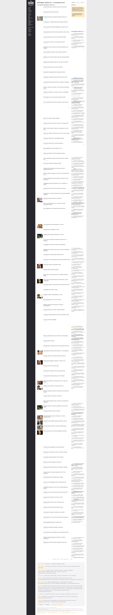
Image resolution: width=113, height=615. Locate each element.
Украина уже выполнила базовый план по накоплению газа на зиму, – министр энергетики (77, 297)
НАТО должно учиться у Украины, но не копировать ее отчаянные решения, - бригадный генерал (78, 280)
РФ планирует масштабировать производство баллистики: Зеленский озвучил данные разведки (77, 339)
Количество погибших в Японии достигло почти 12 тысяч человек (56, 133)
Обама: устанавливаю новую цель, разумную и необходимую (55, 335)
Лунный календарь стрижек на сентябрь (44, 579)
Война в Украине (41, 563)
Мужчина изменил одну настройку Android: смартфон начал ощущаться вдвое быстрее (77, 85)
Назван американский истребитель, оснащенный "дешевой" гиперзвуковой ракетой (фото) (77, 429)
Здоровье (29, 22)
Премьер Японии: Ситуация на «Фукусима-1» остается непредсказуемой (54, 416)
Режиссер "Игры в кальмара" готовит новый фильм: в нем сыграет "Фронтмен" (77, 444)
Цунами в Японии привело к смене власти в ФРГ (53, 497)
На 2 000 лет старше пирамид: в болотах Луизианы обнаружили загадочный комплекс (78, 259)
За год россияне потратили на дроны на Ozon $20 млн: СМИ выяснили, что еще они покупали (78, 367)
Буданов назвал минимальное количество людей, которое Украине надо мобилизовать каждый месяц (77, 203)
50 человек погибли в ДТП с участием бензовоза (53, 143)
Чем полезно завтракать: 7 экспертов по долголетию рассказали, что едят (77, 448)
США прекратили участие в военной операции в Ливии (54, 97)
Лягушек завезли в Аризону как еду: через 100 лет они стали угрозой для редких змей (78, 551)
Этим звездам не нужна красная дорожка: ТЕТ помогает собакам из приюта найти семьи (78, 474)
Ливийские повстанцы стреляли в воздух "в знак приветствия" (56, 123)
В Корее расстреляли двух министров (51, 11)
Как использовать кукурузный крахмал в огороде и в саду (67, 600)
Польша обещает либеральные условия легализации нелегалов (56, 345)
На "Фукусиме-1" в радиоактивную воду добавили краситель (55, 21)
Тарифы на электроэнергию (68, 570)
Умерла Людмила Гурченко (48, 340)
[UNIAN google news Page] (57, 604)
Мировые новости (44, 2)
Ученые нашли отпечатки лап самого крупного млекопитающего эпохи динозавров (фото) (78, 43)
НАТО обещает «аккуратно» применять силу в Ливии (53, 512)
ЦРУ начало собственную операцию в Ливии (52, 163)
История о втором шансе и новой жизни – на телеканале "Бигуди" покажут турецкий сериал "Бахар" (77, 360)
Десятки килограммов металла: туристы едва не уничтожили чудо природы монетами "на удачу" (78, 377)
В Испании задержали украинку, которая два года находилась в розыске (56, 391)
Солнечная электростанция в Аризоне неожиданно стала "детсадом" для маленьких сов (78, 332)
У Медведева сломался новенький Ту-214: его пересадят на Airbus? (55, 184)
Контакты (29, 35)
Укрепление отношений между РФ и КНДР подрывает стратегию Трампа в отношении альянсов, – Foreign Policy (77, 182)
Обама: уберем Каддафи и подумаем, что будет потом (54, 360)
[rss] (62, 604)
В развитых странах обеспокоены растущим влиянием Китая (55, 492)
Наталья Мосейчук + (48, 563)
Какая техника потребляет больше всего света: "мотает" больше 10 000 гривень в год (77, 432)
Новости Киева (65, 566)
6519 (67, 559)
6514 (55, 559)
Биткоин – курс (61, 570)
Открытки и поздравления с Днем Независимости (59, 583)
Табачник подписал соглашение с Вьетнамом (52, 395)
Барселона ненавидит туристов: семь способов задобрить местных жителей (77, 489)
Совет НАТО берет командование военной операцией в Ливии (55, 532)
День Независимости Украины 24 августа (44, 583)
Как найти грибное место (69, 587)
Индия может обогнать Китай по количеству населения (54, 188)
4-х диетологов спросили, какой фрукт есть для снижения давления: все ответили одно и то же (77, 34)
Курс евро (52, 570)
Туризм (29, 23)
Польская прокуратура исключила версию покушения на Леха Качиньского (55, 179)
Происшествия (30, 21)
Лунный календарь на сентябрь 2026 (64, 579)
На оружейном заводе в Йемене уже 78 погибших (53, 457)
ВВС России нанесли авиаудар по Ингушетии (52, 462)
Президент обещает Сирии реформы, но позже (52, 294)
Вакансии (29, 34)
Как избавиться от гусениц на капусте (44, 601)
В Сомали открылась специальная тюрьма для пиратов (54, 355)
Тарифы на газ (59, 571)
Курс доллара (48, 570)
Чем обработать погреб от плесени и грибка (49, 585)
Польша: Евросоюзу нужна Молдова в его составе (53, 224)
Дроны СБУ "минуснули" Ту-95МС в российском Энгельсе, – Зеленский (77, 492)
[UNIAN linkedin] (55, 604)
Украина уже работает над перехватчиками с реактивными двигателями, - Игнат (76, 213)
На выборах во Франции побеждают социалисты (53, 527)
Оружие (29, 20)
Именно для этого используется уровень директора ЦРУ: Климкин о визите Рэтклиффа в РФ (77, 90)
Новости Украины (41, 566)
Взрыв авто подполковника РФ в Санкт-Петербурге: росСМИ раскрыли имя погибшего (77, 310)
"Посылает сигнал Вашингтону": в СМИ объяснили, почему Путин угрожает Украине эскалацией (77, 108)
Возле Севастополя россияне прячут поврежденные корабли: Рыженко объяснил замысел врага (78, 300)
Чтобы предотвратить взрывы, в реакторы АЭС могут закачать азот (56, 159)
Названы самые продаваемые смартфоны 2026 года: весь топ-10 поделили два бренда (77, 541)
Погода (29, 25)
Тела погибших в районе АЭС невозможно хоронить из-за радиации (55, 240)
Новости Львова (59, 566)
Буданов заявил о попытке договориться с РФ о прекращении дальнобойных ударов (76, 267)
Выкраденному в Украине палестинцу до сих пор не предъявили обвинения (56, 250)
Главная (29, 7)
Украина (29, 9)
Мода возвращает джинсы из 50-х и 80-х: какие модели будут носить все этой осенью (78, 410)
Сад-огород (40, 600)
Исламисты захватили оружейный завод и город (53, 507)
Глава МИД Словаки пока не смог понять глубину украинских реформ (55, 488)
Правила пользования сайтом (41, 612)
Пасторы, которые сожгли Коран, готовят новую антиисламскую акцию (56, 88)
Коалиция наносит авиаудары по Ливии (51, 229)
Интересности (30, 24)
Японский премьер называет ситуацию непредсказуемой (54, 425)
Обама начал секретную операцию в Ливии (52, 264)
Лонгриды (29, 31)
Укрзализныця (64, 571)
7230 (71, 559)
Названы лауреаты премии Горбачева (50, 269)
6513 (53, 559)
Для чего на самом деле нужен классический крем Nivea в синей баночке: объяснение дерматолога (77, 174)
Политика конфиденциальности (52, 612)
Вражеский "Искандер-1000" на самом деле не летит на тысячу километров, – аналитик (77, 404)
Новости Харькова (53, 566)
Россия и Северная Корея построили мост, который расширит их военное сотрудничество (78, 354)
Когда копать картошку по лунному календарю (50, 600)
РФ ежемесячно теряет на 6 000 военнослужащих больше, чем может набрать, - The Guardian (77, 81)
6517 (62, 559)
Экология (29, 13)
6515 (58, 559)
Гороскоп (39, 578)
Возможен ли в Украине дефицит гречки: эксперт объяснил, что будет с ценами (77, 194)
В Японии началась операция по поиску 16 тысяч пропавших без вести (56, 174)
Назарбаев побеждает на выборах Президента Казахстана (55, 16)
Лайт (29, 19)
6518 (65, 559)
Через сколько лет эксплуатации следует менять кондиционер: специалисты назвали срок (78, 374)
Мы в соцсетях (73, 612)
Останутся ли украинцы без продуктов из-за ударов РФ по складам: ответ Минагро (77, 335)
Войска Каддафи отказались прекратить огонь (52, 148)
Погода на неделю (53, 575)
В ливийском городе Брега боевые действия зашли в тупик (55, 77)
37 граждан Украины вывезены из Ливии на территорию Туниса (56, 314)
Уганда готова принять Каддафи (49, 319)
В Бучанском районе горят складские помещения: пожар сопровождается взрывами (78, 102)
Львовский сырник (45, 596)
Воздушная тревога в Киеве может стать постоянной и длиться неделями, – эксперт (77, 464)
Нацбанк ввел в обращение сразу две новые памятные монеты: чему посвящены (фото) (77, 217)
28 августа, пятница (75, 95)
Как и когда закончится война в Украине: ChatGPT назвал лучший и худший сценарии (77, 166)
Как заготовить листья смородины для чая (44, 588)
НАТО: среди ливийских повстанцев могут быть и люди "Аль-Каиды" (55, 381)
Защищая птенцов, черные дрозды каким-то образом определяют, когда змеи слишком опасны (77, 47)
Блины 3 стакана (68, 596)
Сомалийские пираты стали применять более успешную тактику (56, 284)
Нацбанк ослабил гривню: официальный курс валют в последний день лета (78, 283)
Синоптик (69, 575)
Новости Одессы (40, 567)
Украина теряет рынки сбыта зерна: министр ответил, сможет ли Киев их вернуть (77, 441)
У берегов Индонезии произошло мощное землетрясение (55, 6)
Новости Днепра (47, 566)
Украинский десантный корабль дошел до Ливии (53, 477)
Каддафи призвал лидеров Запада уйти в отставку (53, 234)
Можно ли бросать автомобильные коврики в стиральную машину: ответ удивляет (77, 190)
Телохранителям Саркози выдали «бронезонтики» (53, 254)
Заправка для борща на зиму (60, 596)
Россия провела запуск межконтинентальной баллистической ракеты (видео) (77, 249)
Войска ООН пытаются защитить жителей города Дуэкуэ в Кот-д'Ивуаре (56, 48)
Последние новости (77, 31)
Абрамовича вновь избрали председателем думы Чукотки (55, 420)
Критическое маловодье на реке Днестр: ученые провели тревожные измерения (77, 290)
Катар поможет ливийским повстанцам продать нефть (54, 370)
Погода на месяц (59, 575)
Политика (29, 10)
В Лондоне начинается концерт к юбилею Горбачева (54, 309)
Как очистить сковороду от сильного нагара (58, 587)
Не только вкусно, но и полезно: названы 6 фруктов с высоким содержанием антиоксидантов (77, 158)
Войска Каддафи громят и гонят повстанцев (52, 299)
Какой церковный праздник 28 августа (74, 583)
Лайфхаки (40, 585)
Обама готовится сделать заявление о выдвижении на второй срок (55, 129)
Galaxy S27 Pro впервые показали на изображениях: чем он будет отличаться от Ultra (78, 364)
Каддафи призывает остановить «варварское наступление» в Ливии (55, 406)
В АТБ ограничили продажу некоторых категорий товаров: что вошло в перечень (77, 122)
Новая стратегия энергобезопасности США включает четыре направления (55, 280)
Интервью (29, 29)
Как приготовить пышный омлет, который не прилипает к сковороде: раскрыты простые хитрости (77, 197)
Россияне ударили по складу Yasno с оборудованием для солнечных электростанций (78, 307)
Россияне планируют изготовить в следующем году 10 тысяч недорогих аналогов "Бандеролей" (77, 98)
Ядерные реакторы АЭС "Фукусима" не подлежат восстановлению (53, 305)
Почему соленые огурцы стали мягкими (44, 587)
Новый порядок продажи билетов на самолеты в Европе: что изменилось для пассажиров (78, 135)
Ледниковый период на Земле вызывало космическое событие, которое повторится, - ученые (77, 303)
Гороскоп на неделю (54, 579)
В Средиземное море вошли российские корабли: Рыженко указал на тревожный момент (77, 252)
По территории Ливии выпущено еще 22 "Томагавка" (54, 375)
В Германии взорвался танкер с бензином (51, 410)
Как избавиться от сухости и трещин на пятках (59, 588)
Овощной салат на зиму (52, 596)
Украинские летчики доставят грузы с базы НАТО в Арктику (55, 452)
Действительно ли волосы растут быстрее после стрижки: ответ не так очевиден (77, 210)
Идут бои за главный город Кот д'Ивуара (51, 118)
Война (29, 8)
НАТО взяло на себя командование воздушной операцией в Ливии (56, 259)
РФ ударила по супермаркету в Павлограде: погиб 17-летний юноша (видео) (77, 139)
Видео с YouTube (30, 27)
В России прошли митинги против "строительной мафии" (54, 36)
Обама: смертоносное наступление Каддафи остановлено (55, 430)
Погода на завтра (47, 575)
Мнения (29, 30)
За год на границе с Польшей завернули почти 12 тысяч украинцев (54, 473)
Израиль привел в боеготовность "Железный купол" (53, 502)
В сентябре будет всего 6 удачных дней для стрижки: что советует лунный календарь (77, 555)
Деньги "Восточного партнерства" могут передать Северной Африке (55, 275)
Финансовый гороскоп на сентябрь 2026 (76, 579)
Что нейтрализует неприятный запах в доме (45, 591)
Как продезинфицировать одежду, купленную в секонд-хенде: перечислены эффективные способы (77, 116)
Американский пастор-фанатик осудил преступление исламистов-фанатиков (54, 169)
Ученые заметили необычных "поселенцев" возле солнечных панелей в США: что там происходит (77, 342)
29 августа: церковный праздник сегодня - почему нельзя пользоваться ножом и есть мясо (77, 255)
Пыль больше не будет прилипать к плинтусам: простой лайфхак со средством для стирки (78, 504)
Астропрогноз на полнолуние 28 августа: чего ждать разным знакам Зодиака (77, 387)
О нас (60, 612)
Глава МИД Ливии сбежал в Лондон (50, 289)
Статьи (29, 28)
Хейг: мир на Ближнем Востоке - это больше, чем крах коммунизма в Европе (54, 204)
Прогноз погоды (41, 575)
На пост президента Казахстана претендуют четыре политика (55, 102)
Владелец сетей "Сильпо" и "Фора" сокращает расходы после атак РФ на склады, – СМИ (77, 276)
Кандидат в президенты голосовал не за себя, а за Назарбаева (55, 92)
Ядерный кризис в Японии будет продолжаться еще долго (55, 542)
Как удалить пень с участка (78, 587)
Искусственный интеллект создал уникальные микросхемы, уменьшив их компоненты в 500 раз (77, 128)
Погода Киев (74, 575)
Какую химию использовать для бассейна (76, 585)
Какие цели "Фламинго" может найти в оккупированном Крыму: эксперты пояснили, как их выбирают (78, 384)
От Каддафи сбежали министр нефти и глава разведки (54, 244)
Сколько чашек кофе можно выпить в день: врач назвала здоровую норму (77, 500)
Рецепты (39, 596)
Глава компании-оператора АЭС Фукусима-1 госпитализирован (56, 350)
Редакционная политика (65, 612)
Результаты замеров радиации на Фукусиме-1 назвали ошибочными (54, 538)
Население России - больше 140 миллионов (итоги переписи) (55, 517)
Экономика (30, 11)
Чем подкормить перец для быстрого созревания (58, 601)
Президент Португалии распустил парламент (52, 198)
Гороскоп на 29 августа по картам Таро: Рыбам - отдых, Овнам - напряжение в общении (77, 206)
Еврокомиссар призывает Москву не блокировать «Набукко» (55, 467)
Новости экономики (41, 570)
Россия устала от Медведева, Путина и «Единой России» (54, 482)
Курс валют (56, 570)
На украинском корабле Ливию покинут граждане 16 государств (56, 82)
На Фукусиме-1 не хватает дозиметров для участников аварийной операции (56, 194)
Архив (29, 33)
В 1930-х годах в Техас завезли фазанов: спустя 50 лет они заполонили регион (77, 507)
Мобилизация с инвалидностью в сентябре (58, 563)
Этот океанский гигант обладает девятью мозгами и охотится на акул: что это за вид (77, 37)
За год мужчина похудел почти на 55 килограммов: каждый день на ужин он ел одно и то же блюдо (78, 421)
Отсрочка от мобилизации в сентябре (74, 566)
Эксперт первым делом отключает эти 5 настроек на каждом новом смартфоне (77, 293)
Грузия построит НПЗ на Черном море (51, 365)
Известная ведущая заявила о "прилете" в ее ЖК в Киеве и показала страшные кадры (77, 350)
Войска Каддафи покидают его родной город (52, 522)
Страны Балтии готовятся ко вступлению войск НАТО (54, 41)
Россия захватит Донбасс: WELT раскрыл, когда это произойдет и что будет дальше (77, 413)
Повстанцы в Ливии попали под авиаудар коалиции (53, 138)
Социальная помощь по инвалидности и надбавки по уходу (47, 571)
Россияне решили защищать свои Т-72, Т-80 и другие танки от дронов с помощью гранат (77, 370)
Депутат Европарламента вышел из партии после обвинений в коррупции (55, 401)
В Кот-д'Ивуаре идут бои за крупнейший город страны (54, 208)
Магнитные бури (65, 575)
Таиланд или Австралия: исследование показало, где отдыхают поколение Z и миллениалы (77, 480)
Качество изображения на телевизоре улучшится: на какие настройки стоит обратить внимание (78, 286)
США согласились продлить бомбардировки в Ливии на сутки (55, 26)
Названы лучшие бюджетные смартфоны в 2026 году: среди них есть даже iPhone (77, 273)
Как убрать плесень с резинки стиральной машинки (75, 588)
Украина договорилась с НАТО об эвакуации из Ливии (54, 153)
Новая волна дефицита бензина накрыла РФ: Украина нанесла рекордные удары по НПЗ (77, 380)
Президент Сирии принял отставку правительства (53, 385)
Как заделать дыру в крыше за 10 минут (62, 585)
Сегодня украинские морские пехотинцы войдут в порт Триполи (56, 31)
